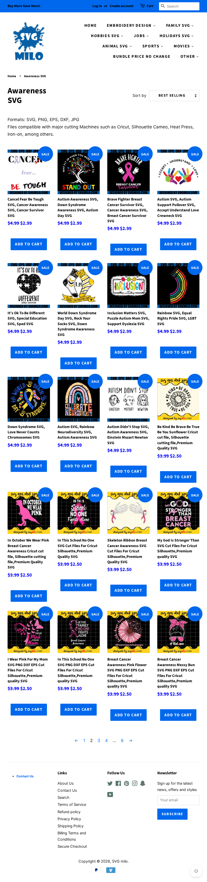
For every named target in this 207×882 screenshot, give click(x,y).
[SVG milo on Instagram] (134, 784)
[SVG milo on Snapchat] (142, 784)
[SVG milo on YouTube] (110, 795)
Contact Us (67, 790)
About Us (66, 783)
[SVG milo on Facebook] (118, 784)
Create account (121, 6)
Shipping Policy (71, 826)
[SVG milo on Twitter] (110, 784)
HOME (90, 25)
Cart (150, 6)
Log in (97, 6)
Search (63, 797)
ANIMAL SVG (115, 46)
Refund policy (69, 812)
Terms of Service (72, 804)
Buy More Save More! (24, 6)
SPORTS (151, 46)
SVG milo (120, 861)
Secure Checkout (72, 846)
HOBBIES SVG (106, 36)
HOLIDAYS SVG (175, 36)
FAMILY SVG (178, 25)
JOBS (140, 36)
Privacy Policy (69, 819)
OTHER (188, 56)
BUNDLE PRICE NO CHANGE (141, 56)
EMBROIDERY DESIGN (130, 25)
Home (12, 76)
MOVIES (182, 46)
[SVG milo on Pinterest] (126, 784)
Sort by (139, 95)
